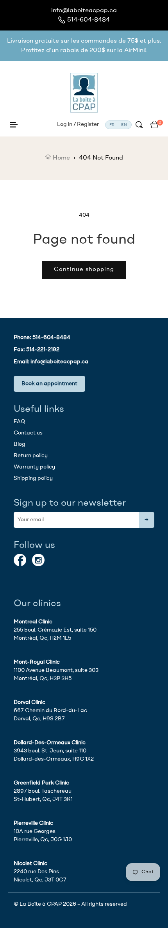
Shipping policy (33, 478)
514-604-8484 (88, 20)
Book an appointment (49, 383)
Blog (19, 444)
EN (124, 125)
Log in (64, 124)
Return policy (31, 455)
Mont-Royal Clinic (37, 662)
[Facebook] (20, 560)
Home (60, 158)
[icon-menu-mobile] (13, 125)
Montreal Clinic (33, 622)
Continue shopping (84, 270)
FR (112, 125)
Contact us (28, 433)
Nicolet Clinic (30, 863)
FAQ (19, 421)
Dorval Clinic (29, 702)
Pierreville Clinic (33, 823)
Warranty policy (34, 467)
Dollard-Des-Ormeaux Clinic (50, 742)
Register (88, 124)
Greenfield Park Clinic (41, 783)
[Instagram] (38, 560)
